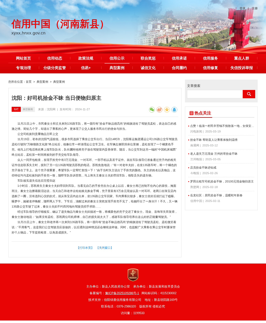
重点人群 (241, 58)
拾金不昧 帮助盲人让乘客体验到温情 (214, 139)
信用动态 (54, 58)
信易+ (86, 68)
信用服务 (210, 58)
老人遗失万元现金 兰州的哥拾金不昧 (214, 153)
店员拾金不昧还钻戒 (203, 167)
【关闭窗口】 (104, 247)
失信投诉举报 (241, 68)
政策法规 (85, 58)
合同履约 (179, 68)
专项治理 (23, 68)
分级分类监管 (54, 68)
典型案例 (117, 68)
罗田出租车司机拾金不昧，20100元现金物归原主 (222, 181)
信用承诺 (179, 58)
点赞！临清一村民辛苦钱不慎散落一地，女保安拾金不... (222, 126)
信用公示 (117, 58)
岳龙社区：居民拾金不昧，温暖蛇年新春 (216, 195)
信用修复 (210, 68)
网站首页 (23, 58)
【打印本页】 (85, 247)
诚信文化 (148, 68)
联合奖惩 (148, 58)
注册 (255, 8)
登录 (242, 8)
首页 (29, 81)
